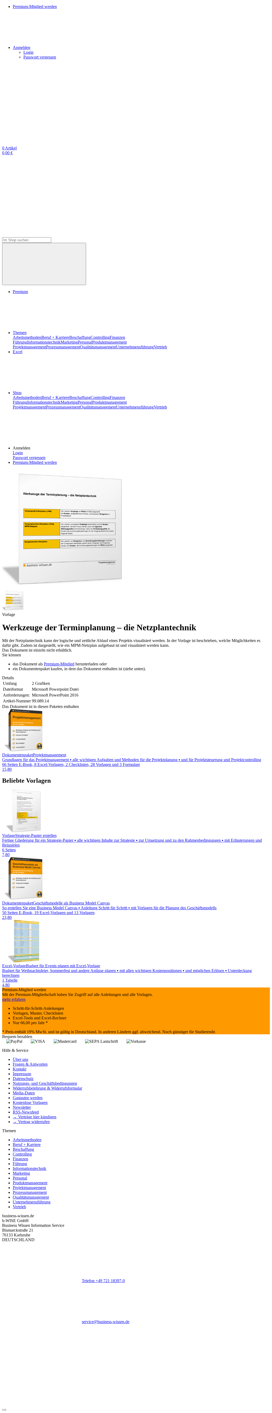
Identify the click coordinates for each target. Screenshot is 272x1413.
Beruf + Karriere (55, 337)
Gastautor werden (27, 1097)
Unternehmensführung (135, 347)
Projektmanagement (29, 347)
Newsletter (22, 1107)
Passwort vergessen (39, 57)
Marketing (69, 342)
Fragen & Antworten (30, 1064)
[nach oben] (4, 1410)
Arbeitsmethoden (27, 337)
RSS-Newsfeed (26, 1112)
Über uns (20, 1059)
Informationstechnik (44, 342)
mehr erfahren (14, 999)
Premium (20, 291)
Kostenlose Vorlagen (30, 1102)
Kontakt (19, 1069)
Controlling (100, 337)
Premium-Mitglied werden (35, 462)
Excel (17, 351)
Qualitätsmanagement (98, 347)
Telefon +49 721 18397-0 (103, 1280)
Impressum (22, 1074)
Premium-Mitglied (59, 664)
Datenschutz (23, 1078)
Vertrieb (160, 347)
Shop (17, 392)
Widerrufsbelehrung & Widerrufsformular (47, 1088)
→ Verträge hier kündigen (34, 1117)
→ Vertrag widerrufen (31, 1121)
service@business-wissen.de (105, 1321)
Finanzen (117, 337)
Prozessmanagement (63, 347)
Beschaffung (80, 337)
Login (28, 52)
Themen (20, 332)
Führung (20, 342)
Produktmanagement (109, 342)
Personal (85, 342)
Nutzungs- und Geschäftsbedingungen (45, 1083)
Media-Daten (24, 1093)
